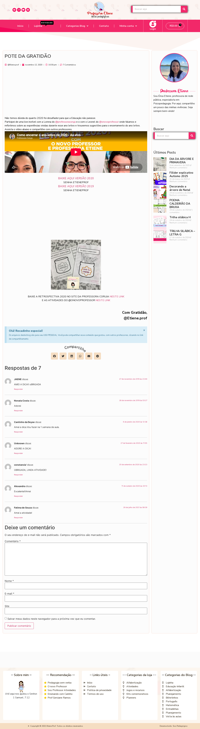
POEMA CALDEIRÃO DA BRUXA (180, 203)
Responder (18, 389)
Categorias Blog (75, 26)
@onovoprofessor (109, 122)
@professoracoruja (65, 122)
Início (20, 26)
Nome (9, 581)
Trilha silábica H (180, 217)
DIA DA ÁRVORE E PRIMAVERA (182, 160)
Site (7, 606)
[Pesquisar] (184, 9)
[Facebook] (14, 10)
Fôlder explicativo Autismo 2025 (181, 174)
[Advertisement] (76, 93)
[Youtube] (23, 10)
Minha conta (127, 26)
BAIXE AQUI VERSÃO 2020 (76, 178)
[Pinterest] (28, 10)
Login (153, 28)
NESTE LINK (117, 296)
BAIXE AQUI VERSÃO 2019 (76, 186)
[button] (54, 356)
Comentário (13, 541)
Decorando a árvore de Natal (180, 188)
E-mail (9, 593)
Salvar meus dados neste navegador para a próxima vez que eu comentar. (52, 618)
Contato (104, 26)
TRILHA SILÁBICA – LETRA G (182, 232)
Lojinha (43, 25)
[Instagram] (19, 10)
